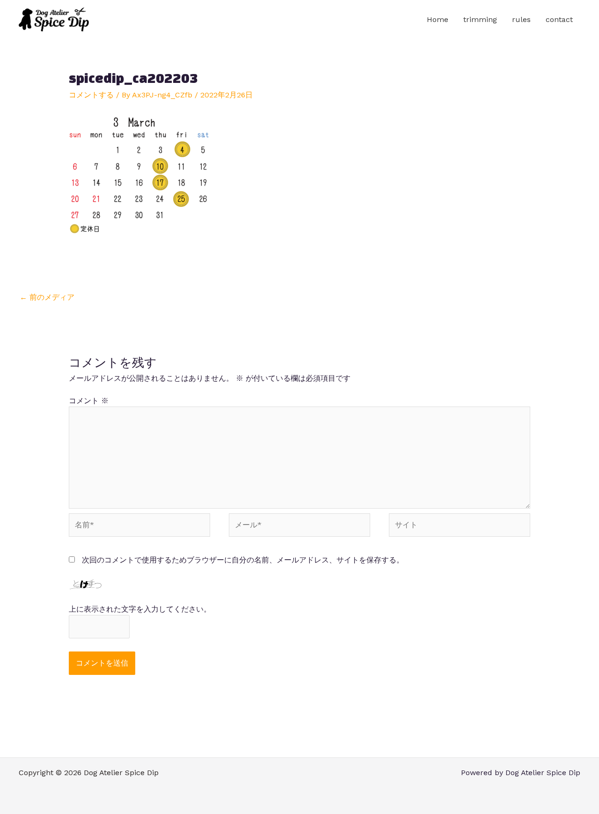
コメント (89, 400)
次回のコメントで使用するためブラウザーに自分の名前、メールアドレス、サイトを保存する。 (243, 559)
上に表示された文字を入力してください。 (140, 609)
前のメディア (47, 297)
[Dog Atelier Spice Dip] (54, 19)
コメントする (91, 94)
